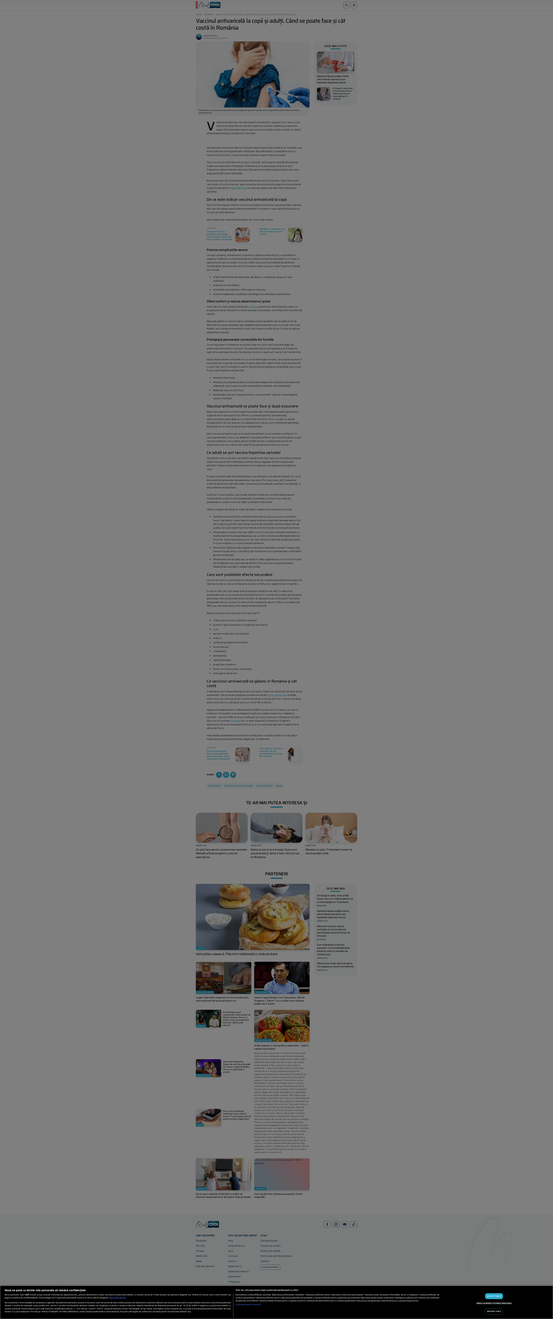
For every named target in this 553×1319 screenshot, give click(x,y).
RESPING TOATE (494, 1311)
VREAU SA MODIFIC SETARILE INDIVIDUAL (494, 1303)
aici (74, 1308)
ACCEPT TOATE (494, 1296)
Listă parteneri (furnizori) (248, 1304)
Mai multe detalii (118, 1297)
